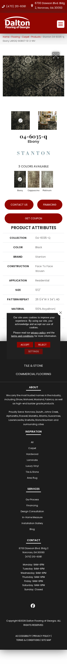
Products (36, 36)
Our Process (32, 499)
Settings (33, 351)
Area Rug (32, 477)
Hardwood (32, 454)
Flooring (15, 36)
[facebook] (33, 606)
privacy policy (38, 332)
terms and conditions (22, 335)
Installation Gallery (32, 523)
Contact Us (19, 205)
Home (6, 36)
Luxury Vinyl (32, 466)
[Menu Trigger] (60, 24)
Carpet (25, 36)
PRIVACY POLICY (41, 636)
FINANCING (49, 205)
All (32, 442)
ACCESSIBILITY (23, 636)
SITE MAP (46, 640)
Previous (5, 118)
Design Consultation (32, 511)
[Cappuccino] (33, 179)
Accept (25, 344)
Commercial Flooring (33, 374)
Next (62, 118)
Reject (42, 344)
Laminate (32, 460)
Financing (32, 505)
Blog (32, 529)
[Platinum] (47, 179)
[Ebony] (20, 179)
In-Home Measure (32, 517)
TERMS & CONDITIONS (28, 640)
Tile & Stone (33, 366)
